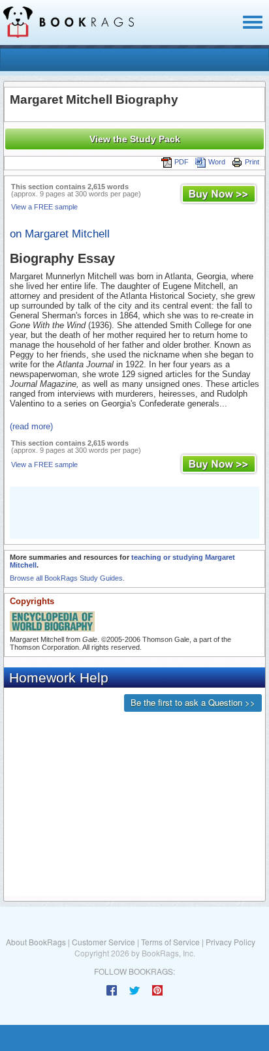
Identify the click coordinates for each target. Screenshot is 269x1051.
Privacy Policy (230, 941)
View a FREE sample (44, 207)
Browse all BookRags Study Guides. (67, 578)
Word (216, 162)
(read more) (31, 426)
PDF (181, 162)
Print (252, 162)
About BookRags (36, 941)
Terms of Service (170, 941)
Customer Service (103, 941)
